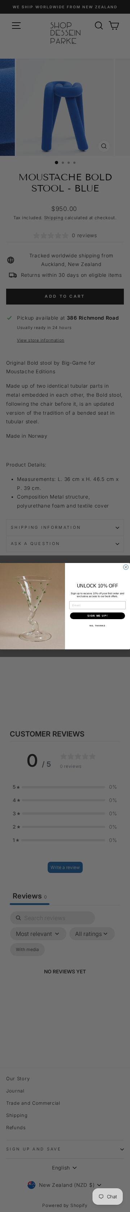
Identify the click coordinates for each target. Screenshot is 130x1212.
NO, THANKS (97, 626)
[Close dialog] (126, 566)
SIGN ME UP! (97, 615)
